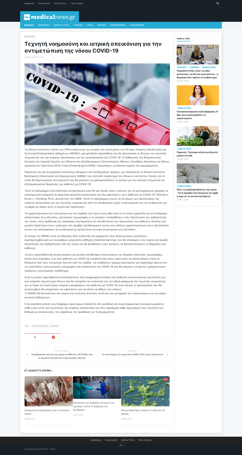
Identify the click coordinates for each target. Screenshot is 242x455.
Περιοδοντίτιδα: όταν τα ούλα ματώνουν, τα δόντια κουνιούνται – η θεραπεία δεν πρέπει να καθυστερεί (197, 74)
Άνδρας (101, 25)
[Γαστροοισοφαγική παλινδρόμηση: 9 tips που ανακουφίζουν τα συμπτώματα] (198, 95)
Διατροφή (43, 25)
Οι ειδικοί (194, 67)
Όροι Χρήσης (77, 3)
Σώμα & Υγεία (61, 25)
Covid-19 (54, 326)
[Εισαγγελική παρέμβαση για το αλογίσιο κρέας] (49, 391)
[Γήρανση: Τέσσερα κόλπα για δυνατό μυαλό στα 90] (198, 136)
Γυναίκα (78, 25)
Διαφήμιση (29, 3)
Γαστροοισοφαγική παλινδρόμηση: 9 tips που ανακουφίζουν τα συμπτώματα (197, 115)
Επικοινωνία (44, 3)
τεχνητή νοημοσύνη (40, 326)
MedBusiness (118, 25)
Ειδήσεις (29, 25)
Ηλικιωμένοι (137, 25)
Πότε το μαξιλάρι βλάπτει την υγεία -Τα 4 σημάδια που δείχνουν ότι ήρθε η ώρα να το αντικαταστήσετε (197, 193)
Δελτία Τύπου (60, 3)
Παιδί (90, 25)
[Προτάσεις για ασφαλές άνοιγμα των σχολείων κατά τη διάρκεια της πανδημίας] (97, 387)
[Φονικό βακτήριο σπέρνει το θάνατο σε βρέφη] (145, 391)
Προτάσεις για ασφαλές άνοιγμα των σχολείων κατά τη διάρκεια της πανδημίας (93, 406)
